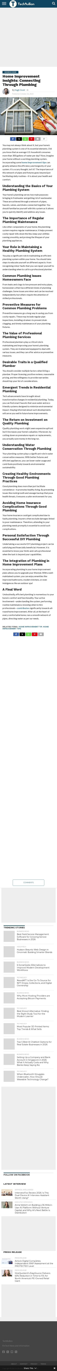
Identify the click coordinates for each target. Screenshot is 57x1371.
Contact (23, 1364)
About (14, 1364)
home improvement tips (34, 162)
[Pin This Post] (31, 138)
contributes (23, 608)
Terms (43, 1364)
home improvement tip (30, 627)
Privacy (34, 1364)
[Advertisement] (28, 36)
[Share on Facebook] (13, 138)
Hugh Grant (20, 90)
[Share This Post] (19, 138)
